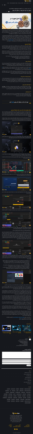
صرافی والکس (17, 399)
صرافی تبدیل (28, 397)
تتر (10, 390)
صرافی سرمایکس (10, 397)
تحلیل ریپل (7, 392)
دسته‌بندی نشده (29, 383)
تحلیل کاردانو (24, 394)
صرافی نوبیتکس (22, 399)
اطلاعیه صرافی (29, 380)
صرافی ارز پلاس (28, 395)
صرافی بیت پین (10, 395)
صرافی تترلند (24, 397)
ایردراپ (17, 390)
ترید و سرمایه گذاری (19, 394)
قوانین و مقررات (27, 425)
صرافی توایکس (20, 397)
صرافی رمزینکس (15, 397)
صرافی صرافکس (5, 397)
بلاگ (30, 8)
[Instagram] (5, 5)
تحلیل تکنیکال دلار (18, 392)
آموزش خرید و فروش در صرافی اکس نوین (18, 317)
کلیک (13, 102)
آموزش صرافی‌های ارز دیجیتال (25, 8)
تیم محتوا (7, 11)
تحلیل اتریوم (7, 390)
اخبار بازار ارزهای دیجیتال (28, 377)
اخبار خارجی (8, 388)
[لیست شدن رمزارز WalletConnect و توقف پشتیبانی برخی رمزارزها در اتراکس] (6, 328)
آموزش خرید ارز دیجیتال (27, 388)
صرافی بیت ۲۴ (5, 395)
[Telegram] (4, 5)
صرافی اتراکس (5, 394)
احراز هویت (17, 388)
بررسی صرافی (13, 390)
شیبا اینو (14, 394)
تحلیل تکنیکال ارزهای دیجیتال (27, 382)
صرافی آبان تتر (10, 394)
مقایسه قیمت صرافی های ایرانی (16, 426)
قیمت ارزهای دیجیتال (26, 426)
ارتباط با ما (10, 424)
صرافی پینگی (8, 399)
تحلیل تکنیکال (23, 392)
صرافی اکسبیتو (19, 395)
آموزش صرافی (21, 388)
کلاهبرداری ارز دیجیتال (27, 402)
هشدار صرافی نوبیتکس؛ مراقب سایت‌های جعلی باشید (27, 332)
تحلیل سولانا (28, 394)
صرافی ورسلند (13, 399)
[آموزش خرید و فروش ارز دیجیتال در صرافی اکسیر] (16, 328)
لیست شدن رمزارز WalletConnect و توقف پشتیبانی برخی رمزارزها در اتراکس (6, 333)
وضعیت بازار (10, 425)
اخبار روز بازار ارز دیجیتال (27, 390)
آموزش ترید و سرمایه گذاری (28, 372)
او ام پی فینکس (21, 390)
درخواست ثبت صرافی (18, 425)
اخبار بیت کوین (13, 388)
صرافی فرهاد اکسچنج (28, 399)
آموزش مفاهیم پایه (28, 375)
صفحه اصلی (28, 424)
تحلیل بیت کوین (28, 392)
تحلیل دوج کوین (12, 392)
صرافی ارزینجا (23, 395)
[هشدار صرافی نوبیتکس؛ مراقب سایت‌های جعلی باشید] (26, 328)
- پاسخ (20, 339)
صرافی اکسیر (14, 395)
